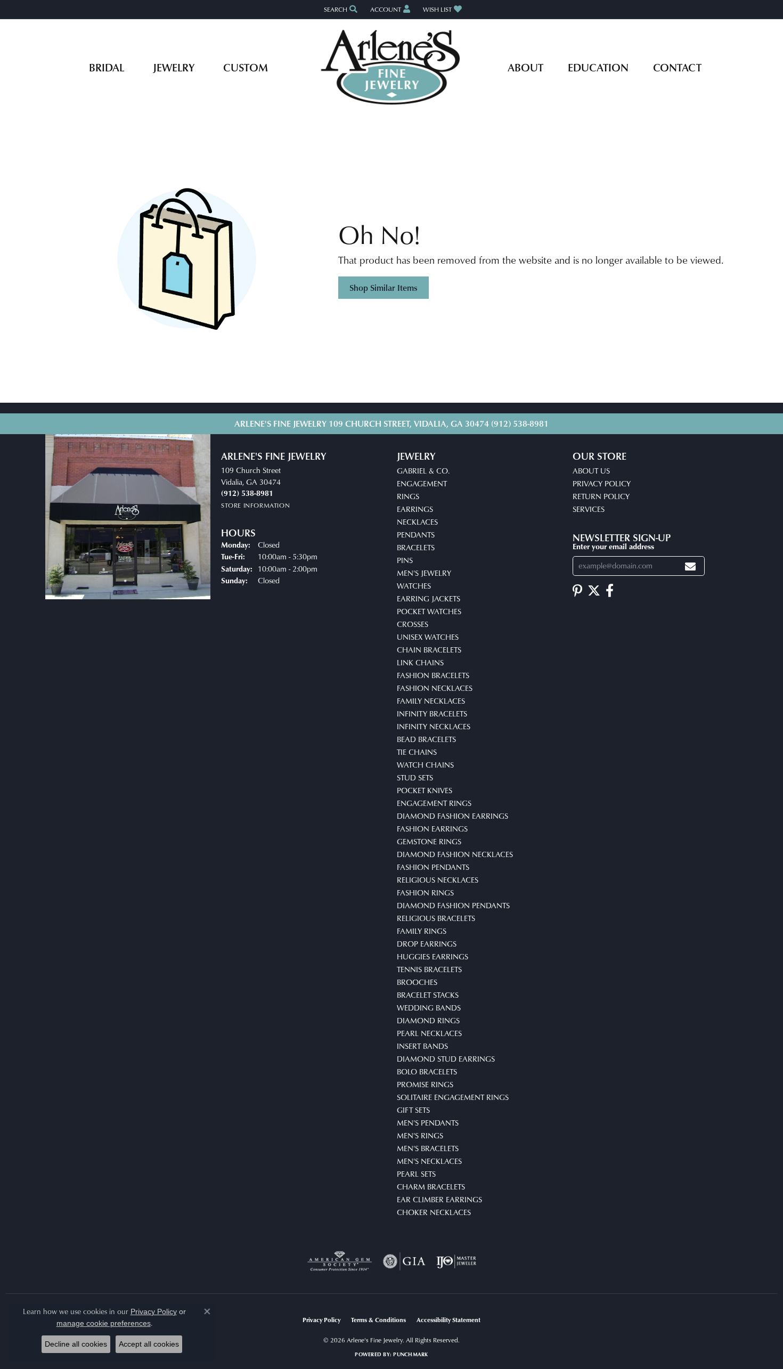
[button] (339, 9)
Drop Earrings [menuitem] (426, 943)
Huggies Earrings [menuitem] (432, 956)
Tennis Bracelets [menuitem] (429, 969)
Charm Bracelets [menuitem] (431, 1186)
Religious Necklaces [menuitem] (437, 879)
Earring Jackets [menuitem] (428, 598)
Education (598, 67)
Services (589, 509)
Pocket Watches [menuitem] (429, 611)
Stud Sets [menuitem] (415, 777)
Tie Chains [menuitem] (417, 751)
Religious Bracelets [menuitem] (436, 918)
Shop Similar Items (383, 288)
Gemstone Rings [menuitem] (429, 841)
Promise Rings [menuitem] (425, 1084)
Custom (245, 67)
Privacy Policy (602, 483)
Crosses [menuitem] (412, 624)
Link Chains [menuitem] (420, 662)
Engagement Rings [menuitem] (434, 803)
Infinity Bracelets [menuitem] (432, 713)
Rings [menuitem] (408, 496)
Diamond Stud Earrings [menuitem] (446, 1058)
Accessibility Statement (448, 1319)
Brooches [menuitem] (417, 982)
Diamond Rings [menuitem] (428, 1020)
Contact (677, 67)
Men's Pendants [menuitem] (428, 1122)
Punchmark (410, 1354)
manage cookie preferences (103, 1323)
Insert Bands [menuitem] (422, 1046)
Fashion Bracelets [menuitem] (433, 675)
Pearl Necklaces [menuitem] (429, 1033)
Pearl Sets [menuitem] (416, 1173)
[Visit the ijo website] (456, 1261)
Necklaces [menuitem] (417, 521)
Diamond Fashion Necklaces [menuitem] (455, 854)
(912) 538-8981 (520, 423)
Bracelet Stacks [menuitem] (428, 994)
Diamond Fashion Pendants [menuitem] (453, 905)
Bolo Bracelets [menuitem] (427, 1071)
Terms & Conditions (378, 1319)
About (525, 67)
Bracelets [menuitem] (416, 547)
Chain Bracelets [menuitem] (429, 649)
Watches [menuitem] (414, 585)
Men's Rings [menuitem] (420, 1135)
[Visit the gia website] (404, 1261)
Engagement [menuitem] (422, 483)
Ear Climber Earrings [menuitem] (439, 1199)
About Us (591, 470)
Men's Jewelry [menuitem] (424, 572)
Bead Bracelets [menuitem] (426, 739)
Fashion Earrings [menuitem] (432, 828)
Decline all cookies (76, 1344)
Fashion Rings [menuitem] (425, 892)
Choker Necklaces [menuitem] (434, 1212)
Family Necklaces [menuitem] (431, 700)
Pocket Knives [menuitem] (424, 790)
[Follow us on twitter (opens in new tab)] (594, 590)
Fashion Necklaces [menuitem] (434, 688)
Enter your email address (613, 546)
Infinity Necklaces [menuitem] (433, 726)
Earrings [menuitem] (415, 509)
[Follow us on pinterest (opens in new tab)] (577, 590)
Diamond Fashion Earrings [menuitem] (452, 815)
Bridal (106, 67)
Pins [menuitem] (405, 560)
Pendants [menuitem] (416, 534)
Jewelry (173, 67)
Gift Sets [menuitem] (413, 1109)
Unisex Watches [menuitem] (428, 636)
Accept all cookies (149, 1344)
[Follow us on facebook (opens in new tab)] (610, 590)
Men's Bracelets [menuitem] (428, 1148)
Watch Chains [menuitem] (425, 764)
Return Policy (601, 496)
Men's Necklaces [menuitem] (429, 1161)
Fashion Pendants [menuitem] (433, 867)
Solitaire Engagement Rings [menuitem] (453, 1097)
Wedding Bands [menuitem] (429, 1007)
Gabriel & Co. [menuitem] (423, 470)
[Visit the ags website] (339, 1261)
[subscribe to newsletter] (690, 566)
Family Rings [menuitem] (421, 930)
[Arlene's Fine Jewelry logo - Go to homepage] (391, 67)
